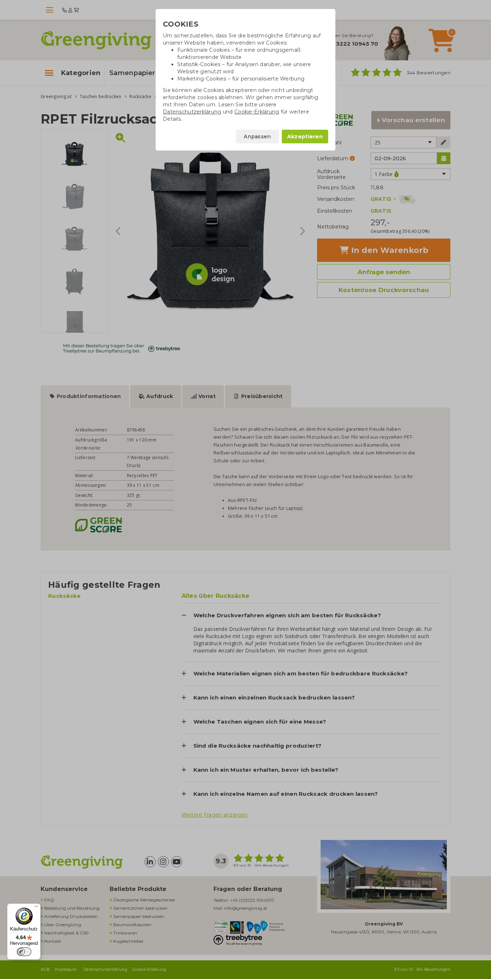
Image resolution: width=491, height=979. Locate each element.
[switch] (24, 951)
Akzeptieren (305, 136)
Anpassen (257, 136)
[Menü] (36, 908)
